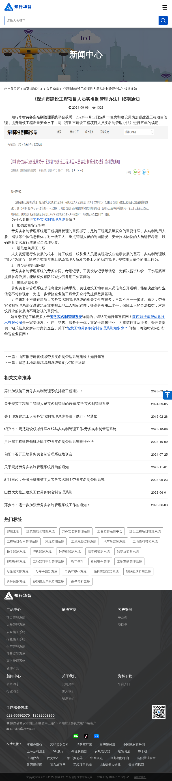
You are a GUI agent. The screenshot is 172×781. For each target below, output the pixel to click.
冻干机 (142, 751)
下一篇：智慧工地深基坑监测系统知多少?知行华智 (44, 362)
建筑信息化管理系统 (40, 531)
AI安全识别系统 (46, 571)
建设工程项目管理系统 (145, 531)
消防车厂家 (84, 744)
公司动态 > (54, 88)
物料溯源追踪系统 (106, 571)
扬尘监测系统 (16, 551)
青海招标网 (136, 764)
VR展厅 (58, 751)
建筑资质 (124, 751)
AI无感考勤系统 (17, 571)
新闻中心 (13, 676)
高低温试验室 (146, 758)
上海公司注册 (36, 751)
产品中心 (13, 609)
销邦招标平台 (119, 758)
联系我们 (68, 698)
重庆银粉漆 (107, 744)
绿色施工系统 (15, 639)
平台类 (122, 617)
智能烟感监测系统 (138, 571)
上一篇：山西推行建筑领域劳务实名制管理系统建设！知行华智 (54, 356)
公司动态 (12, 684)
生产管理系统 (15, 646)
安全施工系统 (15, 631)
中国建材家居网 (134, 744)
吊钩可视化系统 (75, 571)
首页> (27, 88)
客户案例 (125, 609)
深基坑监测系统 (128, 551)
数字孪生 (77, 561)
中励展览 (96, 758)
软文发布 (53, 758)
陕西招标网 (34, 764)
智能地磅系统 (16, 561)
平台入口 (124, 684)
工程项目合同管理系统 (22, 541)
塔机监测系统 (42, 551)
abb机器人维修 (110, 764)
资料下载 (125, 676)
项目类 (122, 624)
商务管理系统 (15, 660)
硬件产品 (12, 668)
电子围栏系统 (80, 581)
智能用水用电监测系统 (48, 581)
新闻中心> (38, 88)
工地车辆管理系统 (129, 561)
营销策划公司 (59, 744)
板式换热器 (75, 758)
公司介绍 (68, 684)
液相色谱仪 (34, 744)
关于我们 (69, 676)
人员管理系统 (15, 624)
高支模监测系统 (99, 551)
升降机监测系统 (70, 551)
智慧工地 (13, 531)
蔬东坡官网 (58, 764)
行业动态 (12, 691)
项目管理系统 (15, 617)
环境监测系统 (54, 541)
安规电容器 (102, 751)
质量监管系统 (15, 653)
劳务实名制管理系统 (49, 219)
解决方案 (69, 609)
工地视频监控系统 (83, 541)
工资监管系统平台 (109, 531)
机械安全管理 (100, 561)
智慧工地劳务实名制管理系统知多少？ (97, 328)
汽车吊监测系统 (114, 541)
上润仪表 (33, 758)
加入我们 (68, 691)
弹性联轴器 (79, 751)
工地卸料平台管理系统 (48, 561)
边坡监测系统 (16, 581)
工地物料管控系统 (145, 541)
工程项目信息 (82, 764)
